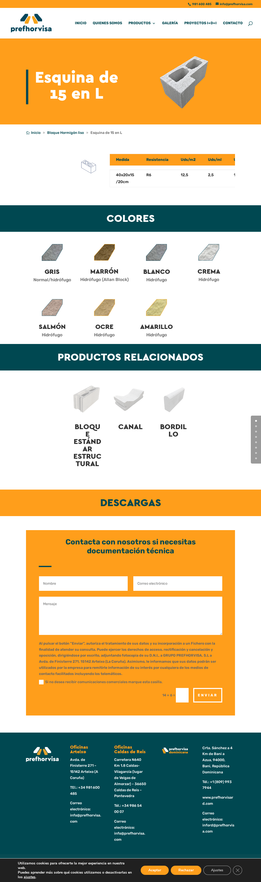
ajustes (29, 877)
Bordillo (173, 430)
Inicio (80, 23)
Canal (130, 427)
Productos (139, 23)
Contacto (233, 23)
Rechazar (186, 870)
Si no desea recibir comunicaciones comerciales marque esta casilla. (104, 682)
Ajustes (217, 870)
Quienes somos (107, 23)
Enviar (208, 695)
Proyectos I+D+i (200, 23)
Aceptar (154, 870)
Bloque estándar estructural (87, 445)
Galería (170, 23)
